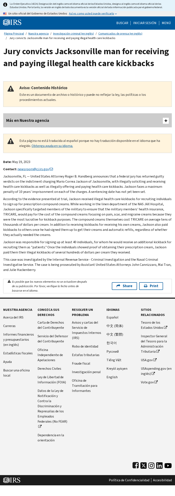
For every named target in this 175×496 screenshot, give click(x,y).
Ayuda (7, 361)
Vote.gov (147, 382)
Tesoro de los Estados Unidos (152, 325)
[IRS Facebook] (136, 464)
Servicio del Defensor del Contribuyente (53, 338)
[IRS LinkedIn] (159, 464)
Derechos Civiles (49, 368)
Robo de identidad (85, 346)
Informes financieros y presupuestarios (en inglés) (18, 339)
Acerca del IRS (13, 317)
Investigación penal (86, 372)
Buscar (122, 23)
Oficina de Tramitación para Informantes (84, 385)
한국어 (111, 343)
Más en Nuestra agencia (27, 120)
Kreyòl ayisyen (116, 368)
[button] (144, 23)
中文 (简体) (114, 326)
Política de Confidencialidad (129, 480)
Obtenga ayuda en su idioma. (52, 146)
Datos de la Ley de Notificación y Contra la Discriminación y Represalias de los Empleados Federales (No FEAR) (52, 406)
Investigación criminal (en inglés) (73, 34)
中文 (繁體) (114, 334)
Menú (166, 23)
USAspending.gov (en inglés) (156, 371)
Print (154, 286)
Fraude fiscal (81, 363)
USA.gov (147, 360)
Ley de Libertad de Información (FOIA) (52, 379)
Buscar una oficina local (16, 373)
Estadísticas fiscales (18, 353)
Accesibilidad (162, 480)
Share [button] (127, 286)
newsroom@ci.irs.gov (33, 169)
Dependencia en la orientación (51, 437)
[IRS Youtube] (168, 464)
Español (112, 317)
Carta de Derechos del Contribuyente (51, 325)
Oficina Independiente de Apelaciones (50, 355)
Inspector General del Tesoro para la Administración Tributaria (154, 344)
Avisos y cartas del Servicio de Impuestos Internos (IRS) (86, 330)
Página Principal (14, 34)
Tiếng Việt (113, 360)
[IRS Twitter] (143, 464)
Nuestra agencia (38, 34)
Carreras (9, 326)
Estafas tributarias (85, 355)
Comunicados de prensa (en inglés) (120, 34)
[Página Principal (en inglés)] (12, 22)
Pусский (112, 351)
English (112, 377)
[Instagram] (151, 464)
